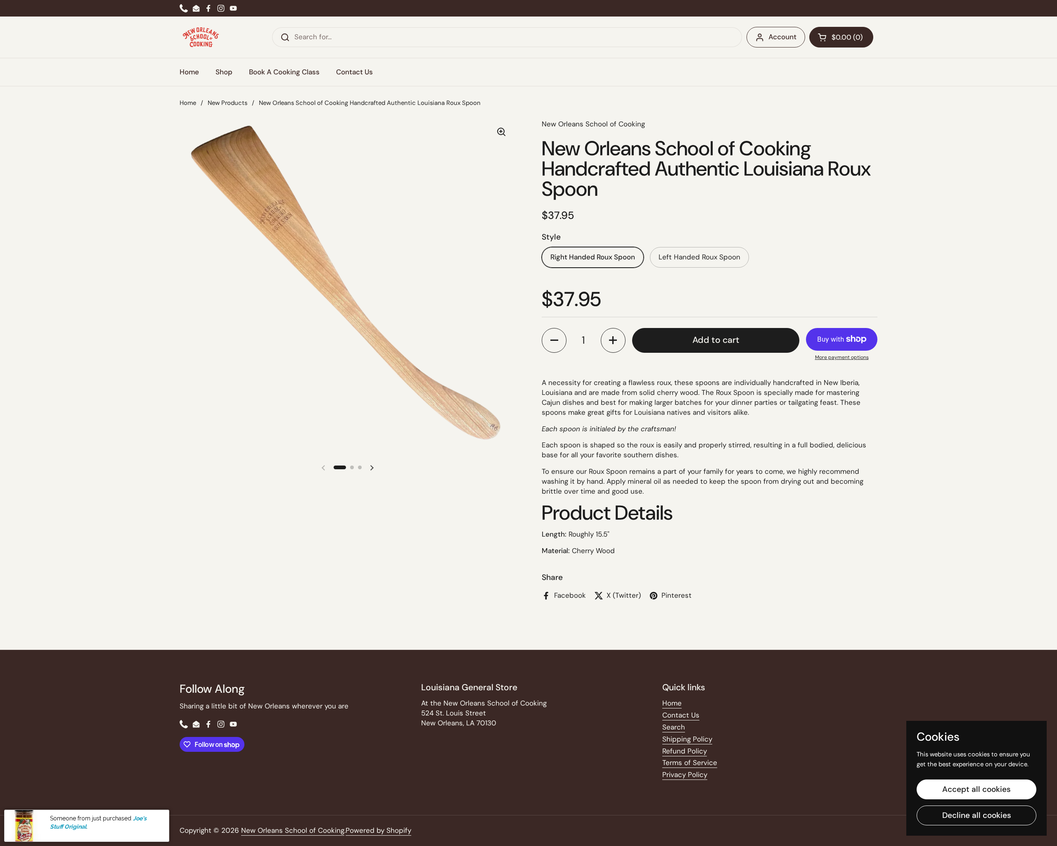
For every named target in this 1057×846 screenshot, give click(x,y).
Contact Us (680, 715)
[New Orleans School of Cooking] (201, 37)
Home (188, 103)
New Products (227, 103)
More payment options (842, 357)
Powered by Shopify (378, 830)
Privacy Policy (684, 774)
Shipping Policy (687, 739)
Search (673, 727)
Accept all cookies (976, 789)
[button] (841, 37)
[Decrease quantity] (554, 340)
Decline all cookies (976, 815)
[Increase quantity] (613, 340)
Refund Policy (684, 751)
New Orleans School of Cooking (292, 830)
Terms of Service (689, 762)
